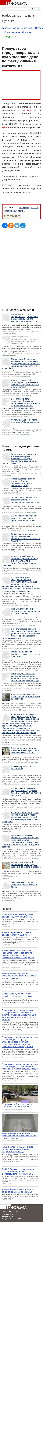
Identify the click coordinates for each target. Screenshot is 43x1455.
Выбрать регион (7, 1216)
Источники (27, 28)
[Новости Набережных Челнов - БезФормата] (14, 3)
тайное (5, 127)
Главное (6, 28)
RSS (19, 1219)
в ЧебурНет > (9, 36)
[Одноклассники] (11, 225)
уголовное (26, 110)
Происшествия (12, 32)
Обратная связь (7, 1214)
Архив (16, 28)
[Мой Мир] (23, 225)
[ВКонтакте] (5, 225)
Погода (39, 28)
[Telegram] (17, 225)
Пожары (26, 32)
